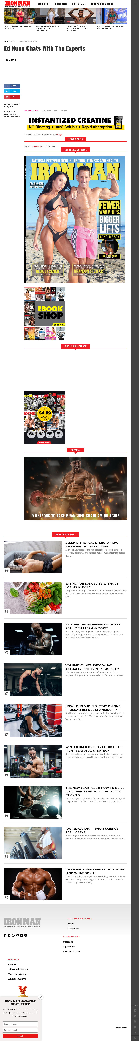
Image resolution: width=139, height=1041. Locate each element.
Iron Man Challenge (102, 4)
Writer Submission (17, 974)
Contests (46, 110)
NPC (56, 110)
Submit (20, 1036)
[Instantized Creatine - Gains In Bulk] (75, 128)
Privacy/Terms (121, 1028)
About (71, 923)
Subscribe (44, 4)
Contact (12, 964)
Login (59, 134)
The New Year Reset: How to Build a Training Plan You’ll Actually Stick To (95, 791)
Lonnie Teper (12, 60)
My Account (69, 946)
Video (64, 110)
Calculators (73, 928)
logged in (37, 146)
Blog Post (9, 41)
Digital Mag (78, 4)
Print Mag (61, 4)
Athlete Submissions (18, 969)
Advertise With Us (17, 979)
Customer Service (71, 951)
